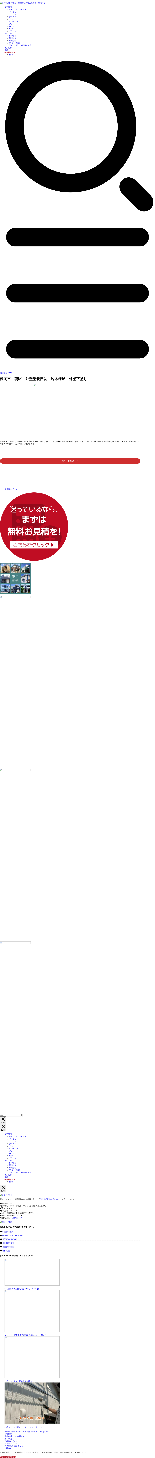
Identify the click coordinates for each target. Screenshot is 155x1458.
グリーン (12, 31)
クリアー (12, 17)
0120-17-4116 (17, 1218)
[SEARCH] (77, 213)
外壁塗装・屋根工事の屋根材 (12, 1235)
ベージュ (12, 12)
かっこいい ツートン (17, 9)
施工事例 (8, 7)
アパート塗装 (14, 43)
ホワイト (12, 26)
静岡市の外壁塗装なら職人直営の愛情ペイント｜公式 (26, 1431)
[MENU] (77, 369)
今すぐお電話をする (8, 1457)
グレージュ (13, 21)
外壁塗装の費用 (8, 1243)
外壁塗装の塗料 (7, 1232)
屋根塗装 (12, 38)
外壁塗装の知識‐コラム (14, 1446)
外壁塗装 (12, 36)
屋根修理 (12, 41)
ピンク (12, 29)
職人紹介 (8, 48)
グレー (12, 24)
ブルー (12, 19)
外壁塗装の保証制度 (9, 1239)
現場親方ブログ (6, 373)
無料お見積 (6, 1251)
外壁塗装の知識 (8, 1247)
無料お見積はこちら (70, 461)
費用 (11, 55)
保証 (6, 50)
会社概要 (8, 1434)
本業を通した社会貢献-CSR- (16, 1436)
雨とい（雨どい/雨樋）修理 (20, 45)
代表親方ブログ (11, 1441)
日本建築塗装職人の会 (49, 1199)
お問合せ (8, 1448)
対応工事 (8, 33)
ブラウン (12, 14)
